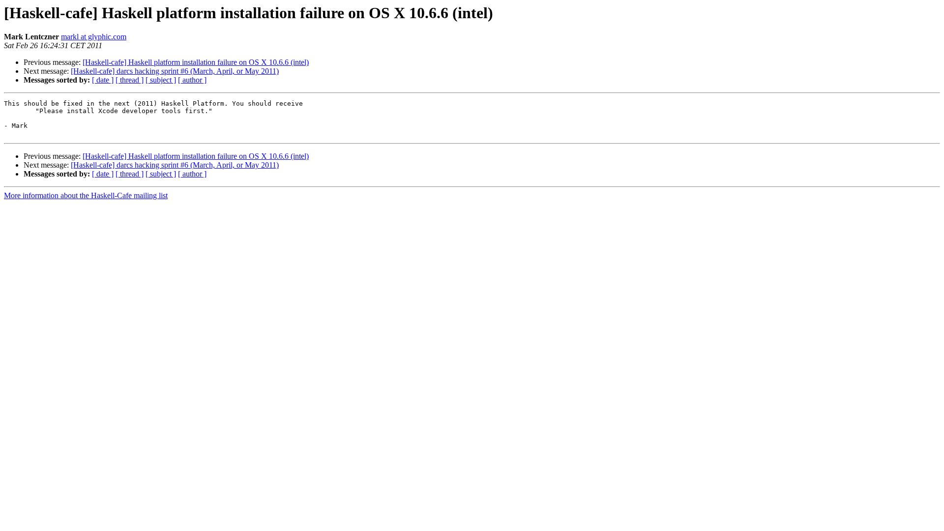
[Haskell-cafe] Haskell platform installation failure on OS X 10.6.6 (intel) (196, 62)
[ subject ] (161, 80)
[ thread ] (130, 80)
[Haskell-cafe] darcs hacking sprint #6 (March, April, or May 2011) (175, 71)
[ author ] (192, 80)
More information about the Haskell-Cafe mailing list (86, 195)
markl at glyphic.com (93, 36)
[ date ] (103, 80)
